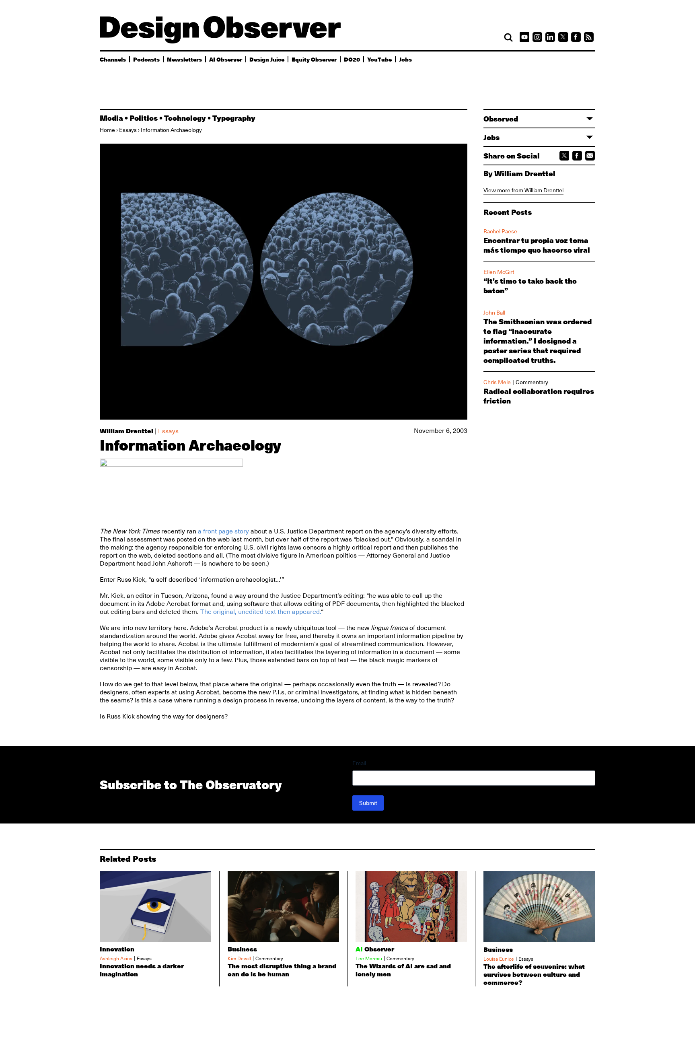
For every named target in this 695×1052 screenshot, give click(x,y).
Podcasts (146, 59)
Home (107, 130)
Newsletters (184, 59)
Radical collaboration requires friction (538, 396)
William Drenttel (126, 430)
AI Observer (225, 59)
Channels (113, 59)
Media (111, 118)
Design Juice (266, 59)
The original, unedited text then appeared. (260, 612)
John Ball (494, 312)
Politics (144, 118)
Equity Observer (314, 59)
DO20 (352, 59)
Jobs (405, 59)
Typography (233, 118)
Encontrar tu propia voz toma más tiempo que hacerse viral (536, 245)
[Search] (508, 37)
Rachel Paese (500, 231)
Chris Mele (497, 382)
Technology (185, 118)
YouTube (379, 59)
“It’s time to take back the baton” (530, 285)
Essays (128, 130)
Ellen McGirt (498, 272)
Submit (368, 803)
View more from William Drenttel (523, 190)
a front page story (223, 531)
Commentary (532, 382)
